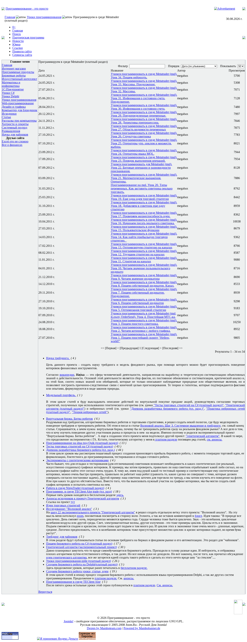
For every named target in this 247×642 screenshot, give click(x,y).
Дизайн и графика (14, 106)
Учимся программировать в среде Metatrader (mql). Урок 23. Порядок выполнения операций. (144, 159)
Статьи (6, 117)
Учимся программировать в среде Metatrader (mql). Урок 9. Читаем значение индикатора (144, 277)
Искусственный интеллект (19, 79)
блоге (198, 515)
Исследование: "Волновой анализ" (69, 509)
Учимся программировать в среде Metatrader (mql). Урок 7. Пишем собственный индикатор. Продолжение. (144, 292)
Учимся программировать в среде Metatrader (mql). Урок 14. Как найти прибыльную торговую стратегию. (144, 237)
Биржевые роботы (14, 75)
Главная (10, 17)
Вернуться (45, 591)
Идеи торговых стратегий (63, 505)
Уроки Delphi (10, 96)
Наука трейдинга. (58, 358)
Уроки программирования (44, 17)
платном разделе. (106, 578)
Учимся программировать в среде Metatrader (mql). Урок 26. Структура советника (144, 134)
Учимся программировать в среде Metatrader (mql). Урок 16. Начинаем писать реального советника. (144, 221)
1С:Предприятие (13, 89)
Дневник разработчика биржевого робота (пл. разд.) (80, 450)
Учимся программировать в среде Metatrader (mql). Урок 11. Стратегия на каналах (144, 259)
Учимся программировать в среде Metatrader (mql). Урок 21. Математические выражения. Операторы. (144, 178)
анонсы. (129, 578)
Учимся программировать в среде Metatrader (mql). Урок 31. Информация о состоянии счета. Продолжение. (144, 98)
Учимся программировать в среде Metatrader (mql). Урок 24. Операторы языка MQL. (144, 152)
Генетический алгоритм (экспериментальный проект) (81, 547)
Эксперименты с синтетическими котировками (77, 460)
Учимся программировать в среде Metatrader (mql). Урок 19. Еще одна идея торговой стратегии (144, 197)
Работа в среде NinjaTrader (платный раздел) (75, 488)
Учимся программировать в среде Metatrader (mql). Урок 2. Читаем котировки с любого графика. (144, 329)
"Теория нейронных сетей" (89, 412)
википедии (67, 374)
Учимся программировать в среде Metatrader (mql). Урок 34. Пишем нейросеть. (144, 75)
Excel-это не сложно (15, 141)
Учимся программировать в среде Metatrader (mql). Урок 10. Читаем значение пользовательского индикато (144, 268)
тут (73, 502)
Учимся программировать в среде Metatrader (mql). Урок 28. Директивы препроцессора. (144, 120)
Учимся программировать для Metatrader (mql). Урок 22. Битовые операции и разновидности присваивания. (141, 168)
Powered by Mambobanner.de (142, 628)
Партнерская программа (28, 37)
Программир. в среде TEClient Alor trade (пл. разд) (79, 491)
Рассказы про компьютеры (19, 120)
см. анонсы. (214, 439)
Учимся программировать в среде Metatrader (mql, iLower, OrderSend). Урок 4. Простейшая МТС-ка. (143, 315)
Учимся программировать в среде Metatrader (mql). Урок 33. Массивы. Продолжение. (144, 82)
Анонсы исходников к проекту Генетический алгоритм (82, 498)
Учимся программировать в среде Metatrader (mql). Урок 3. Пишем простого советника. (144, 322)
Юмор (16, 44)
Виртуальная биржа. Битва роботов (69, 418)
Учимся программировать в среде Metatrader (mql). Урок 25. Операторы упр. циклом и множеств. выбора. (144, 143)
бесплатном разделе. (134, 568)
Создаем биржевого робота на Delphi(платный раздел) (82, 564)
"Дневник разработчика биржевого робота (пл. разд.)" (167, 408)
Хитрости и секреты (15, 124)
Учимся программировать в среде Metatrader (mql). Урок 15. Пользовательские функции (144, 228)
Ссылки (17, 48)
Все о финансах (12, 145)
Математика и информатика (11, 84)
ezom (80, 515)
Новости (18, 41)
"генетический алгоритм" (203, 436)
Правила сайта (22, 51)
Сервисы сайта (22, 54)
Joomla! (68, 621)
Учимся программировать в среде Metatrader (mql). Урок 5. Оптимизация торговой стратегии (144, 308)
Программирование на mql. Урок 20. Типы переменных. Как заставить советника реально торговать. (142, 188)
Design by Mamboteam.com (104, 628)
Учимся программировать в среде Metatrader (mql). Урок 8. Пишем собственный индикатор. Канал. (144, 284)
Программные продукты (18, 72)
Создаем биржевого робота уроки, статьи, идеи (77, 571)
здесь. (120, 495)
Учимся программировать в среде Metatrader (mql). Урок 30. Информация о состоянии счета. (144, 107)
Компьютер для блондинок (19, 110)
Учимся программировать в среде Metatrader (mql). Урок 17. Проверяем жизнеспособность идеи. (144, 214)
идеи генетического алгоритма (66, 557)
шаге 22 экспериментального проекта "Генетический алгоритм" (93, 512)
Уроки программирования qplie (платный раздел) (78, 561)
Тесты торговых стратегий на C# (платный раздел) (189, 405)
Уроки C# (8, 92)
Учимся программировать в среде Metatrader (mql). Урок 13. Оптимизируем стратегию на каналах (144, 245)
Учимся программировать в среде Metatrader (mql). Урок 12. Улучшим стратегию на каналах (144, 252)
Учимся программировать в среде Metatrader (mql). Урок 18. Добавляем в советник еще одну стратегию (144, 206)
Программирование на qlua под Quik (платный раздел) (82, 443)
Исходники (9, 113)
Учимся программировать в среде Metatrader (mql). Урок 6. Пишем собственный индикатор (144, 301)
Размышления (11, 131)
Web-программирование (18, 103)
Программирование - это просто (27, 8)
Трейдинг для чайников (61, 536)
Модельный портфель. (61, 395)
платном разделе (166, 439)
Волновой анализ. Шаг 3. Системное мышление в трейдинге (180, 425)
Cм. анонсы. (165, 585)
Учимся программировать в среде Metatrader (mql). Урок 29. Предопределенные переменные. (144, 113)
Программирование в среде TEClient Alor (73, 581)
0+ (14, 27)
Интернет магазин (14, 68)
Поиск (16, 34)
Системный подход (14, 127)
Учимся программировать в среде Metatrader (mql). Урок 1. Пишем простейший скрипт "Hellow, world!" (144, 338)
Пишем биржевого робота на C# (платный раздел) (79, 543)
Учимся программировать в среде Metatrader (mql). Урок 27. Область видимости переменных (144, 127)
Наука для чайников (15, 134)
